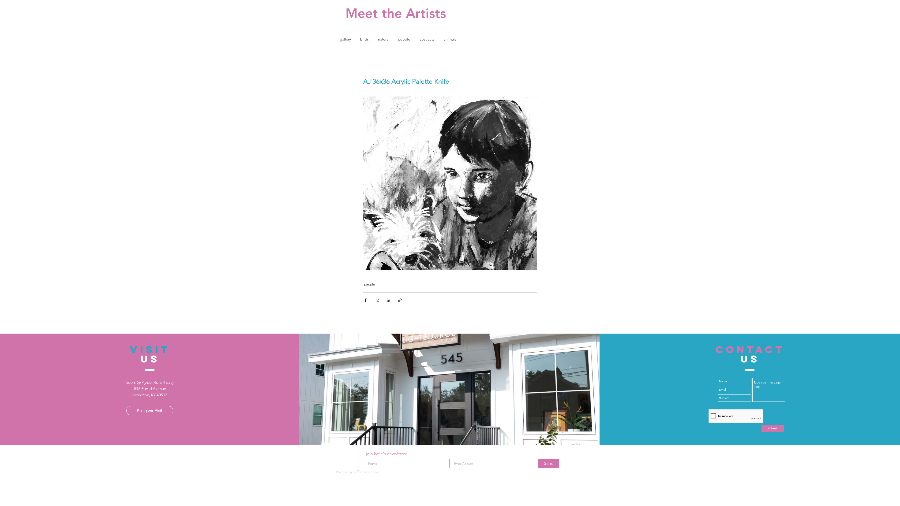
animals (450, 39)
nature (383, 39)
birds (364, 39)
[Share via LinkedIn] (388, 300)
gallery (345, 39)
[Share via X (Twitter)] (377, 300)
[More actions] (534, 70)
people (404, 39)
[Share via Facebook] (365, 300)
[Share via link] (400, 300)
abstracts (427, 39)
